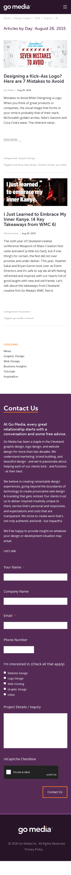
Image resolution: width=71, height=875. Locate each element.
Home (7, 18)
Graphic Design (26, 158)
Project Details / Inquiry (22, 707)
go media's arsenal (23, 318)
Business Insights (15, 366)
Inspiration (24, 311)
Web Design (12, 361)
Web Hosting (16, 683)
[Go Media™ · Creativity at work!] (17, 7)
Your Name (14, 567)
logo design (30, 164)
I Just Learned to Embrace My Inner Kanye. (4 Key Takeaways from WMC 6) (35, 219)
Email (9, 615)
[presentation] (35, 772)
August (48, 18)
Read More (10, 139)
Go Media (9, 90)
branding (18, 164)
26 (23, 90)
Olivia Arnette (11, 233)
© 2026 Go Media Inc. (22, 844)
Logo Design (15, 678)
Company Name (16, 591)
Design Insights (22, 18)
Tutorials (9, 371)
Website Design (18, 673)
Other (11, 694)
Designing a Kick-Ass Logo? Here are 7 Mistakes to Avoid (34, 78)
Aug (19, 90)
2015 (37, 18)
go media (61, 164)
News (7, 351)
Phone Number (15, 640)
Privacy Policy (34, 849)
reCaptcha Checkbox (20, 759)
